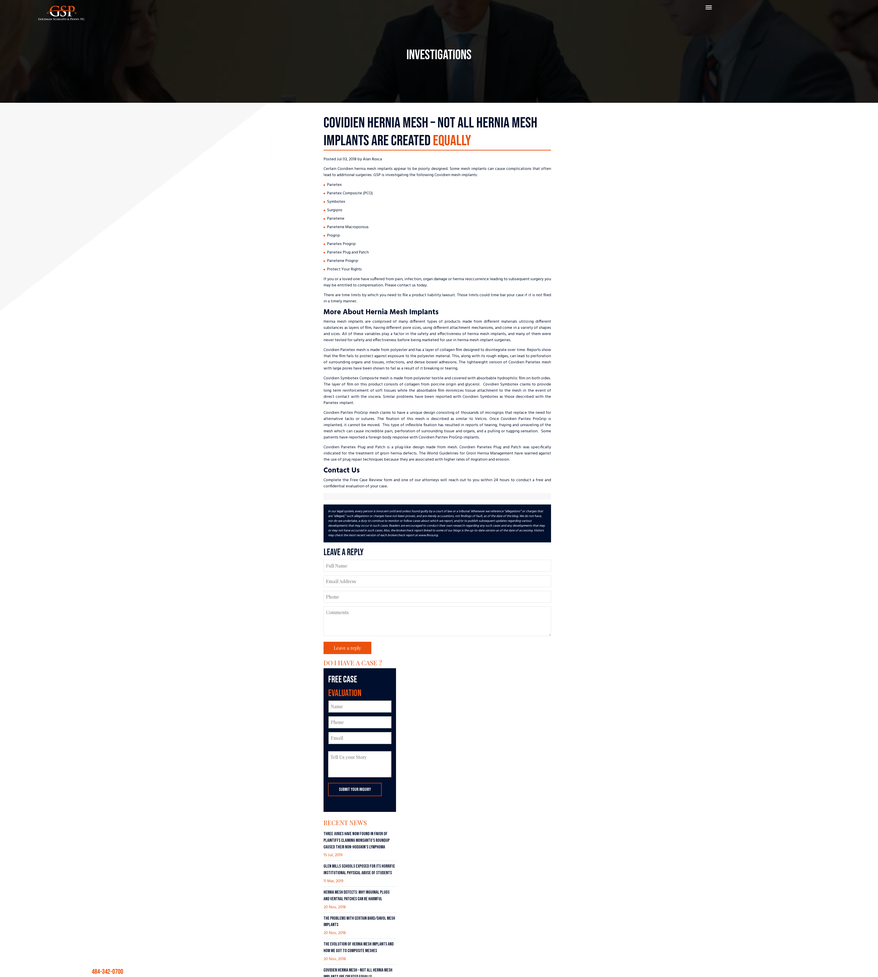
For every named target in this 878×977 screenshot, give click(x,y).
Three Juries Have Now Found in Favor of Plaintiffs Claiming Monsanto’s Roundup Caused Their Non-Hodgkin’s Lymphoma (357, 840)
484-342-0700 (473, 969)
